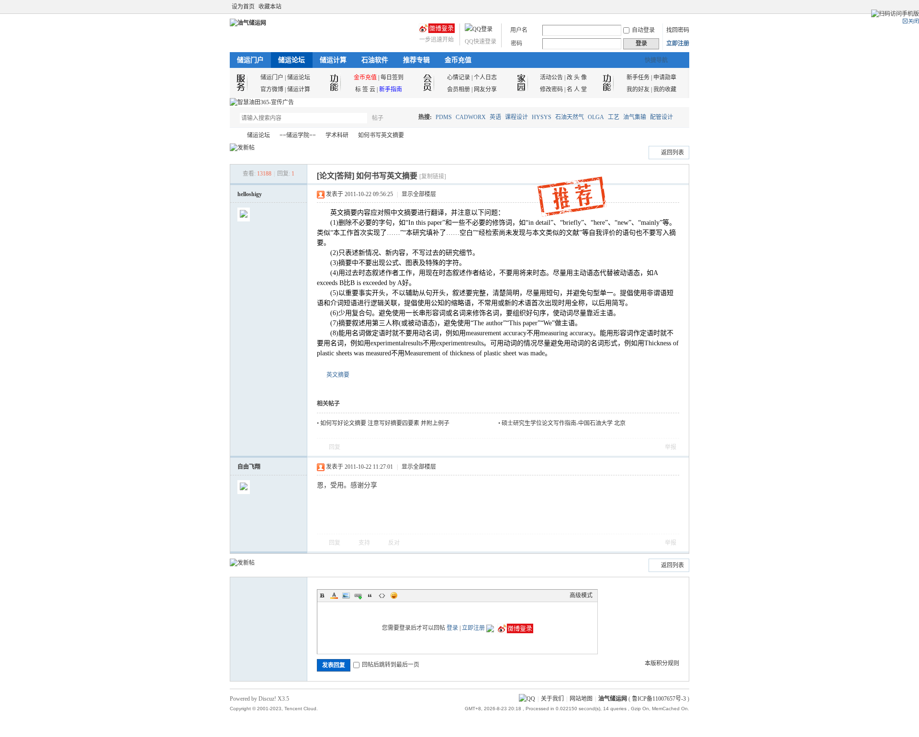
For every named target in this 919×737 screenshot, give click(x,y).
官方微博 (271, 89)
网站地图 (581, 698)
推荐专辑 (416, 60)
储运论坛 (291, 60)
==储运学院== (298, 135)
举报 (670, 447)
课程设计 (516, 117)
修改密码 (551, 89)
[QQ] (527, 698)
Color (334, 595)
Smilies (394, 595)
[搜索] (405, 117)
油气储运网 (233, 136)
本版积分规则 (662, 663)
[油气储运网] (248, 23)
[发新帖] (242, 147)
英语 (495, 117)
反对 (394, 542)
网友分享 (485, 89)
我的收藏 (664, 89)
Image (346, 595)
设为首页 (243, 6)
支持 (365, 542)
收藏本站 (269, 6)
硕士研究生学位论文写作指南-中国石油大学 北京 (564, 423)
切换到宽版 (683, 6)
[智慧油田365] (262, 102)
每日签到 (392, 77)
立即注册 (677, 43)
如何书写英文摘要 (381, 135)
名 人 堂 (577, 89)
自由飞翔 (248, 466)
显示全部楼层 (419, 194)
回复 (334, 447)
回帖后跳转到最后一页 (390, 664)
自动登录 (643, 30)
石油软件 (374, 60)
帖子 (377, 118)
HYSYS (541, 117)
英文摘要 (337, 375)
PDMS (444, 117)
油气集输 (634, 117)
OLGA (596, 117)
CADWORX (471, 117)
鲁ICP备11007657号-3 (659, 698)
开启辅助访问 (675, 6)
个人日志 (485, 77)
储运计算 (333, 60)
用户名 (518, 30)
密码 (516, 43)
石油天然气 (569, 117)
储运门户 (250, 60)
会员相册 (458, 89)
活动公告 (551, 77)
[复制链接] (432, 176)
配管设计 (661, 117)
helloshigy (249, 194)
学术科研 (336, 135)
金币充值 (458, 60)
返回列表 (672, 152)
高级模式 (581, 595)
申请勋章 (664, 77)
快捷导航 (656, 60)
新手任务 (638, 77)
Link (358, 595)
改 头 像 (577, 77)
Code (382, 595)
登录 (452, 628)
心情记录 (458, 77)
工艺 (613, 117)
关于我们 (552, 698)
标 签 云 (365, 89)
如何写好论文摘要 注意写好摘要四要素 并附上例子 (384, 423)
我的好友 (638, 89)
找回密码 (677, 30)
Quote (370, 595)
